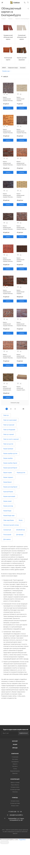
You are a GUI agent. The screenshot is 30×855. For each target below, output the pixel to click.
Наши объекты (15, 784)
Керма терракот (8, 477)
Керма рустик (21, 472)
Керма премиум (8, 448)
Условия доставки (15, 789)
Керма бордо (7, 510)
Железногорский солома (11, 525)
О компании (15, 757)
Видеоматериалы (15, 771)
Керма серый (7, 501)
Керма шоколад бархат (10, 487)
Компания (14, 753)
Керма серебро (8, 458)
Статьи (15, 768)
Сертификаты (15, 761)
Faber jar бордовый (9, 429)
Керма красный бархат (10, 468)
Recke (20, 520)
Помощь (15, 797)
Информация (15, 779)
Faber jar (6, 415)
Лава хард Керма (8, 520)
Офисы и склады (15, 782)
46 (23, 409)
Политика (15, 791)
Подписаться (23, 733)
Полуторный (7, 534)
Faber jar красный (8, 425)
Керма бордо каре (8, 515)
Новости (15, 764)
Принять (4, 842)
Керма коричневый (9, 496)
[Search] (28, 2)
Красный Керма (8, 491)
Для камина (6, 539)
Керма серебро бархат (10, 463)
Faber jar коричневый (9, 420)
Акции (15, 744)
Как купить (15, 759)
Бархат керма (7, 472)
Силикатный (7, 530)
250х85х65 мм (20, 530)
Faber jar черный (8, 434)
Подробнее (22, 839)
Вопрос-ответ (15, 805)
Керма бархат (7, 482)
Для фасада (19, 534)
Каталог (15, 741)
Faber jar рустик (8, 444)
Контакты (15, 766)
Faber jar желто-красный (11, 439)
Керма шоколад (8, 506)
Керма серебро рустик (10, 453)
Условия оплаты (15, 787)
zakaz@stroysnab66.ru (16, 815)
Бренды (15, 747)
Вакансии (15, 773)
